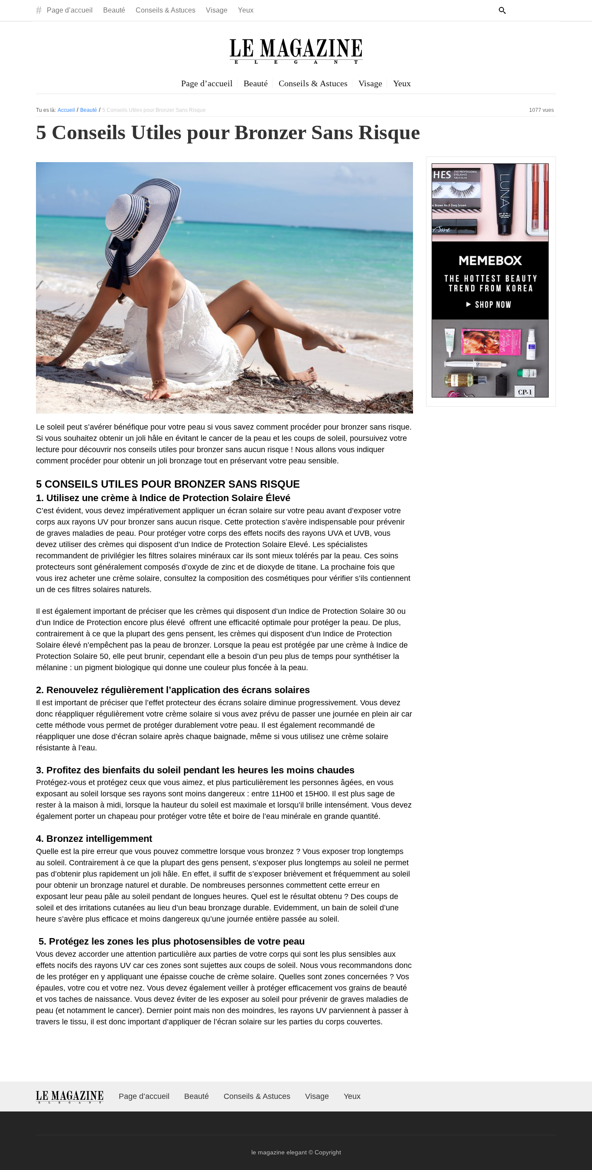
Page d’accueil (70, 10)
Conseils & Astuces (165, 10)
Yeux (246, 10)
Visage (217, 10)
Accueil (66, 110)
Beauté (114, 10)
